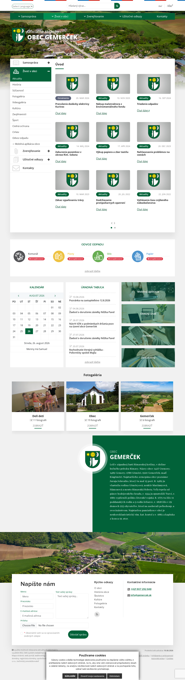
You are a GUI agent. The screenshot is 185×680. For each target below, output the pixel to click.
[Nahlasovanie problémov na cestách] (154, 132)
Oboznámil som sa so (42, 634)
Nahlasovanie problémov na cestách (153, 153)
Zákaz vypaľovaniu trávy (69, 200)
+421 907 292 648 (141, 589)
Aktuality (17, 78)
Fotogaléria (18, 96)
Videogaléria (19, 102)
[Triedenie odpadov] (154, 84)
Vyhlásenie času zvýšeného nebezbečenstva (152, 201)
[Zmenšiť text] (161, 5)
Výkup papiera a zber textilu (112, 152)
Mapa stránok (18, 655)
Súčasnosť (18, 90)
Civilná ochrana (20, 126)
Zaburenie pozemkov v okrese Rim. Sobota (68, 153)
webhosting (40, 655)
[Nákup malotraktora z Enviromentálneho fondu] (113, 84)
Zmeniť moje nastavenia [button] (92, 676)
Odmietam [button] (114, 676)
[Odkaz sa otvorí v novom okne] (97, 614)
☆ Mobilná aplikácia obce (26, 143)
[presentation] (111, 223)
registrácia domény (28, 658)
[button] (27, 16)
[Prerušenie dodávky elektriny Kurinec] (72, 84)
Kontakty (162, 16)
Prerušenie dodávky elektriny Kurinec (72, 105)
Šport (15, 120)
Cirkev (15, 132)
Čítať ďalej (60, 113)
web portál (29, 655)
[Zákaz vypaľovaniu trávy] (72, 180)
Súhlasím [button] (70, 676)
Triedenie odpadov (147, 104)
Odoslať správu (78, 634)
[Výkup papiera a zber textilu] (113, 132)
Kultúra (16, 108)
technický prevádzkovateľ (28, 661)
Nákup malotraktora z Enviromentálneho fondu (110, 105)
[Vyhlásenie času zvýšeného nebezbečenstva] (154, 180)
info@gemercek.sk (141, 595)
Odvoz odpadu (20, 138)
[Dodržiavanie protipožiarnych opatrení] (113, 180)
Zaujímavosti (19, 114)
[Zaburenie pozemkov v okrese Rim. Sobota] (72, 132)
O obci (98, 588)
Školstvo (99, 596)
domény (15, 658)
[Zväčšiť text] (170, 5)
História (16, 84)
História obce (101, 592)
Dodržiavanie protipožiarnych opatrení (110, 201)
